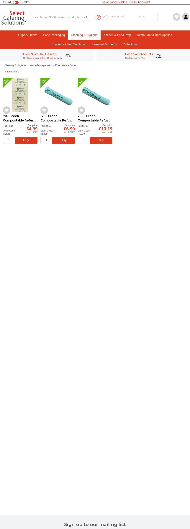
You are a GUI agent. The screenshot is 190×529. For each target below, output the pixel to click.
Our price (32, 125)
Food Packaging (54, 35)
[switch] (16, 2)
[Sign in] (185, 17)
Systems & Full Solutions (69, 44)
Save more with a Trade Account (126, 2)
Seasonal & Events (104, 44)
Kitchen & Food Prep (117, 35)
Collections (130, 44)
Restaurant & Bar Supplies (154, 35)
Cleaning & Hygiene (84, 35)
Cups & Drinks (27, 35)
